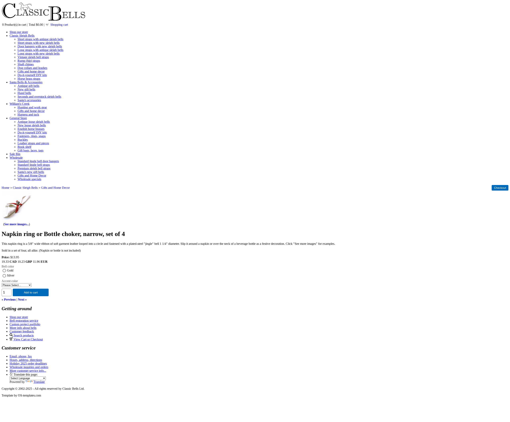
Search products (23, 335)
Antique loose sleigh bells (34, 121)
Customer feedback (22, 331)
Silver (10, 275)
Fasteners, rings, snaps (32, 136)
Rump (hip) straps (29, 60)
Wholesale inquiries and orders (29, 367)
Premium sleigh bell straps (34, 168)
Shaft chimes (26, 64)
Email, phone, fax (21, 356)
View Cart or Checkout (28, 339)
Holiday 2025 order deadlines (28, 363)
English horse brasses (31, 129)
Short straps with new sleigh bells (39, 42)
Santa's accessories (29, 100)
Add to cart (31, 292)
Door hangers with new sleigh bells (40, 46)
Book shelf (24, 147)
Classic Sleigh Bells (22, 35)
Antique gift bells (28, 86)
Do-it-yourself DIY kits (32, 75)
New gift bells (26, 89)
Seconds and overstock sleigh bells (39, 96)
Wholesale (16, 157)
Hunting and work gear (32, 107)
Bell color (8, 266)
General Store (18, 118)
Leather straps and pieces (33, 143)
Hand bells (24, 93)
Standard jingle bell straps (34, 164)
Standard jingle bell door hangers (38, 161)
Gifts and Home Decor (32, 175)
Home (5, 187)
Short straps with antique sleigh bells (40, 39)
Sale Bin (15, 154)
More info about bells (23, 328)
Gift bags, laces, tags (30, 150)
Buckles (23, 139)
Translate (39, 382)
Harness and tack (28, 114)
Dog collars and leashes (32, 68)
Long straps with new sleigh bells (39, 53)
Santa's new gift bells (31, 172)
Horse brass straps (29, 78)
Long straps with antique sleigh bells (40, 50)
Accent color (10, 281)
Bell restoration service (24, 320)
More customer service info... (28, 370)
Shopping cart (59, 24)
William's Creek (19, 103)
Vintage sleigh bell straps (33, 57)
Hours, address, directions (26, 360)
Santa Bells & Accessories (26, 82)
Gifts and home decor (31, 71)
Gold (10, 270)
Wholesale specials (29, 179)
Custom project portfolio (25, 324)
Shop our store (19, 32)
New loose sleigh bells (32, 125)
